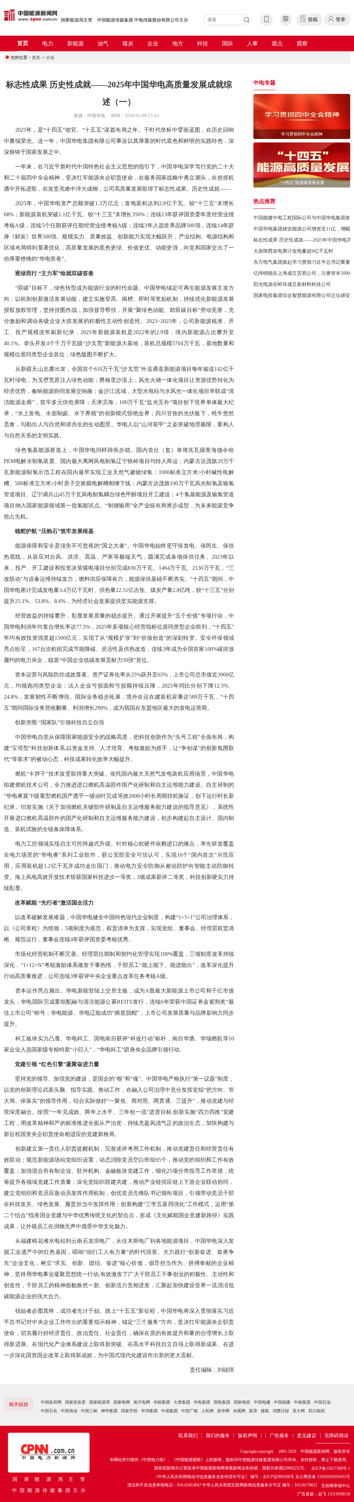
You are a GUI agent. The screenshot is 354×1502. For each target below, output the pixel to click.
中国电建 (262, 1402)
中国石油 (322, 1402)
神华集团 (109, 1410)
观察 (302, 43)
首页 (22, 43)
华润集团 (149, 1410)
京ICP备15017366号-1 (330, 1468)
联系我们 (188, 1435)
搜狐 (265, 1410)
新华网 (223, 1410)
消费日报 (280, 1410)
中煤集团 (169, 1410)
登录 (340, 19)
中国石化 (49, 1410)
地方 (177, 43)
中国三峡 (89, 1410)
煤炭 (127, 43)
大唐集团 (182, 1402)
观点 (277, 43)
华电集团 (202, 1402)
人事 (252, 43)
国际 (227, 43)
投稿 (313, 19)
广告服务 (279, 1435)
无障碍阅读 (336, 1435)
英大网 (298, 1410)
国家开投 (129, 1410)
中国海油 (69, 1410)
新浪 (253, 1410)
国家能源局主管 (76, 20)
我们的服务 (218, 1435)
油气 (103, 43)
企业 (152, 43)
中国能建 (282, 1402)
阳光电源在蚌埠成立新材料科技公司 (292, 284)
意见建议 (306, 1435)
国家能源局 (99, 1402)
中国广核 (189, 1410)
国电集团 (222, 1402)
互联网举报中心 (335, 1485)
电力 (47, 43)
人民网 (207, 1410)
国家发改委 (75, 1402)
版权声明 (247, 1435)
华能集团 (161, 1402)
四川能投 (316, 1410)
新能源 (75, 43)
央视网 (239, 1410)
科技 (202, 43)
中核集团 (302, 1402)
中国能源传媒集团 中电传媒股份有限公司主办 (142, 20)
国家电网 (121, 1402)
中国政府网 (51, 1402)
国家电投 (242, 1402)
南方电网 (141, 1402)
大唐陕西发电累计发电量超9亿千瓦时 (293, 251)
